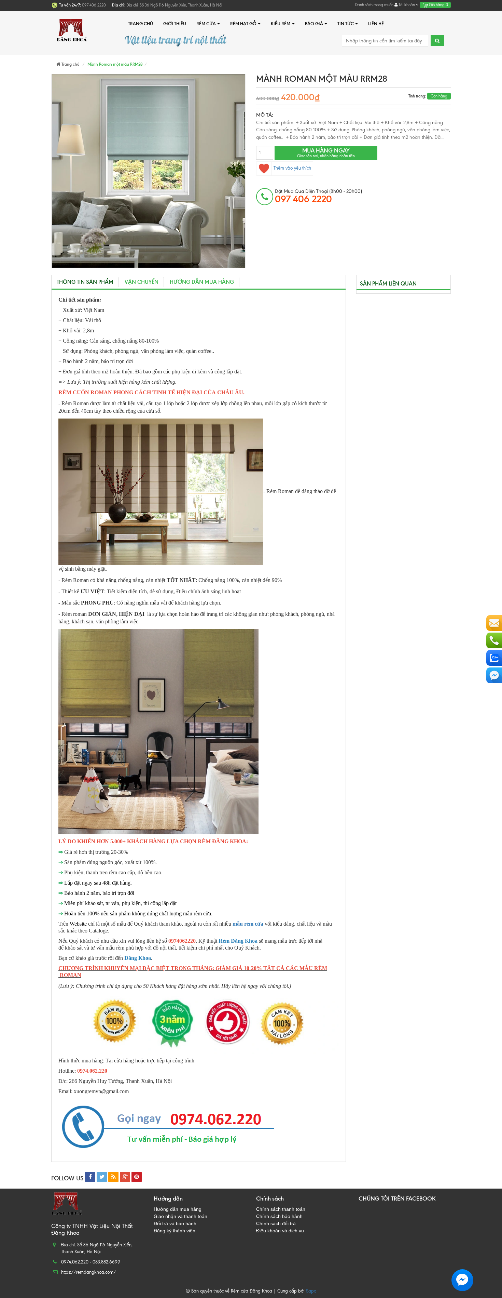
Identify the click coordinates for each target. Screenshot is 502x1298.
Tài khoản (407, 4)
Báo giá (314, 23)
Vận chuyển (141, 282)
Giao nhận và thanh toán (180, 1216)
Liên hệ (376, 23)
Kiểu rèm (280, 23)
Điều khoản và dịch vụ (280, 1230)
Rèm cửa (206, 23)
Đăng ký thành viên (174, 1230)
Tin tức (345, 23)
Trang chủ (140, 23)
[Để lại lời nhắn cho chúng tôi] (494, 623)
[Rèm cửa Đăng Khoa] (71, 23)
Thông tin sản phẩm (85, 282)
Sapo (311, 1291)
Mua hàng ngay (326, 152)
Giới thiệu (174, 23)
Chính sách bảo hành (279, 1216)
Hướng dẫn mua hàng (202, 282)
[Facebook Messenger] (494, 675)
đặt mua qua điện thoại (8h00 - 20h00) (318, 196)
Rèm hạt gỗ (243, 23)
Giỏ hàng (438, 4)
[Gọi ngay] (494, 640)
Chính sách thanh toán (280, 1209)
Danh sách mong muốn (374, 4)
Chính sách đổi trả (276, 1223)
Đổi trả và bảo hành (175, 1223)
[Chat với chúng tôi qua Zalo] (494, 658)
